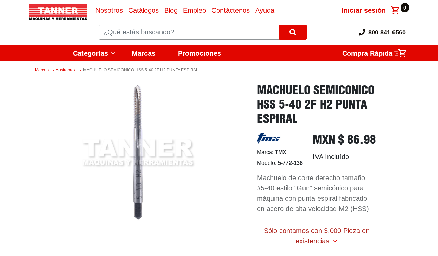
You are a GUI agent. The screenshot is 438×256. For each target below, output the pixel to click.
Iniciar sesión (364, 10)
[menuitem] (109, 10)
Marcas (143, 53)
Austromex (66, 70)
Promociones (199, 53)
